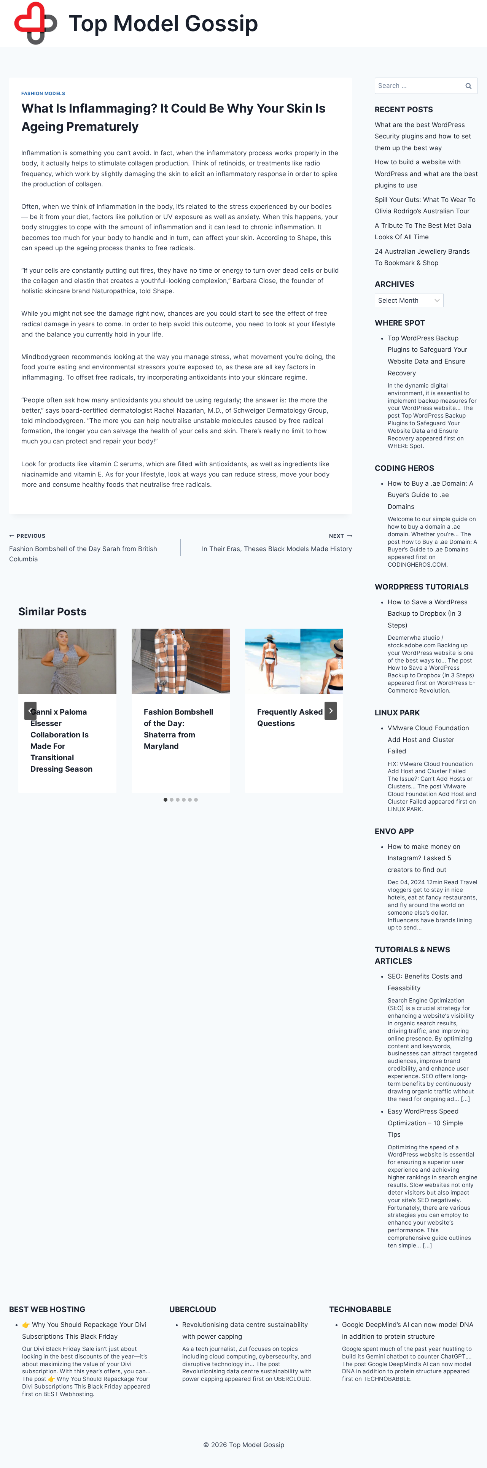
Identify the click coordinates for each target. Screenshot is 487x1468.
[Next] (331, 711)
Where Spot (400, 322)
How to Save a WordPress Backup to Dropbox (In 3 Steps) (428, 613)
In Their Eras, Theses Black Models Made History (277, 543)
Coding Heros (404, 468)
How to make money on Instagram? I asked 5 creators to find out (424, 858)
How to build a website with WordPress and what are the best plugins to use (426, 173)
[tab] (165, 800)
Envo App (394, 831)
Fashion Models (43, 93)
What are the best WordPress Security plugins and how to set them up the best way (423, 136)
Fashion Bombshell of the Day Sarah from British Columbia (83, 548)
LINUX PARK (397, 712)
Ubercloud (192, 1309)
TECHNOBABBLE (360, 1309)
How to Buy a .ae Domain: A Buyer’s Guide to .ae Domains (431, 495)
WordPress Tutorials (422, 586)
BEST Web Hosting (47, 1309)
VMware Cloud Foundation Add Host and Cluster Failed (428, 739)
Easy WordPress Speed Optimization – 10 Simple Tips (425, 1122)
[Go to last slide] (30, 711)
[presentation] (67, 661)
